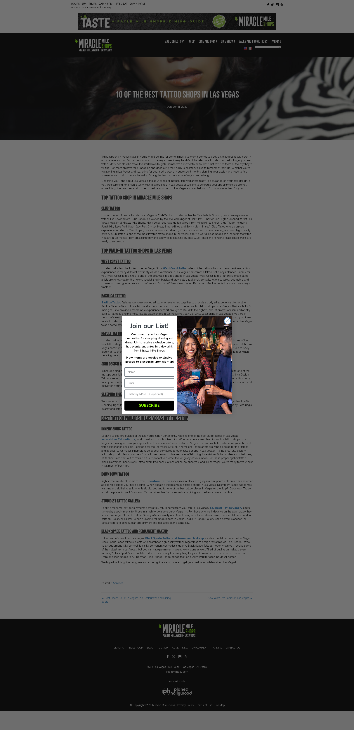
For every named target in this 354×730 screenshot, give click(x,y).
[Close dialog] (227, 320)
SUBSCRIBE (149, 405)
